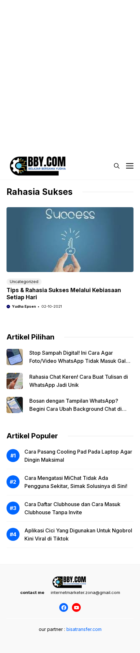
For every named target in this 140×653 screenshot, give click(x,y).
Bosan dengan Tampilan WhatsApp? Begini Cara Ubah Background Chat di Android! (75, 409)
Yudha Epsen (24, 306)
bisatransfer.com (84, 629)
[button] (116, 166)
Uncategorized (24, 281)
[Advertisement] (70, 69)
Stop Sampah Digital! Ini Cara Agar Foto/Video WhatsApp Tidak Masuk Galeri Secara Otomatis (80, 361)
